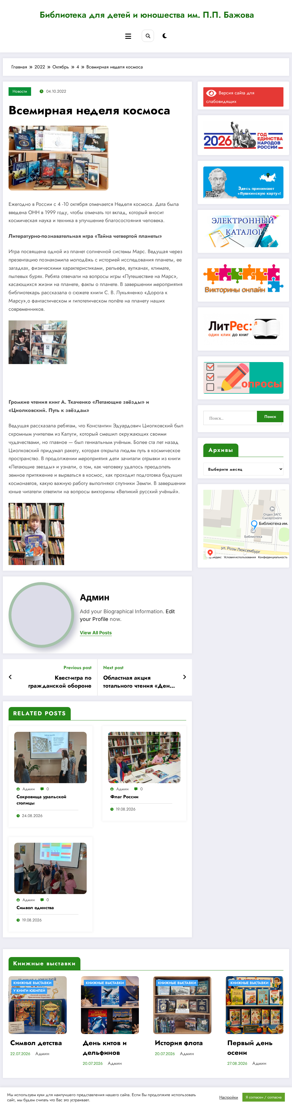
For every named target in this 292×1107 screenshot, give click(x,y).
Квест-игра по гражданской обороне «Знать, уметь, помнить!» (57, 682)
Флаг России (124, 797)
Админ (95, 597)
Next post (113, 667)
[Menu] (128, 36)
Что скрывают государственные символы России (254, 1047)
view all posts (96, 632)
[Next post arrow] (184, 677)
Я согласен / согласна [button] (263, 1097)
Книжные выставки (33, 983)
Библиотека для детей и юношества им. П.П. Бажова (147, 15)
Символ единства (35, 908)
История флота (107, 1043)
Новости (20, 91)
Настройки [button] (228, 1097)
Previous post (78, 667)
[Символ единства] (50, 868)
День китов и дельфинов (32, 1047)
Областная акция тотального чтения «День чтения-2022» (138, 682)
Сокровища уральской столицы (41, 800)
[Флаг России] (144, 757)
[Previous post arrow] (10, 677)
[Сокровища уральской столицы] (50, 757)
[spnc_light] (165, 36)
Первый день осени (177, 1047)
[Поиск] (148, 36)
